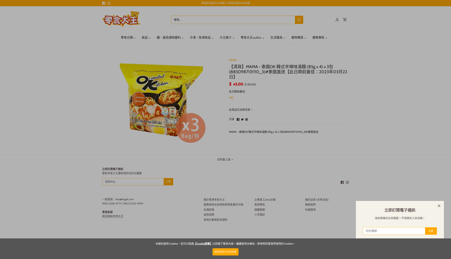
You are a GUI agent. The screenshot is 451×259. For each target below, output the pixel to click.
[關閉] (439, 206)
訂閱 (431, 231)
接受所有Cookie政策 (226, 251)
